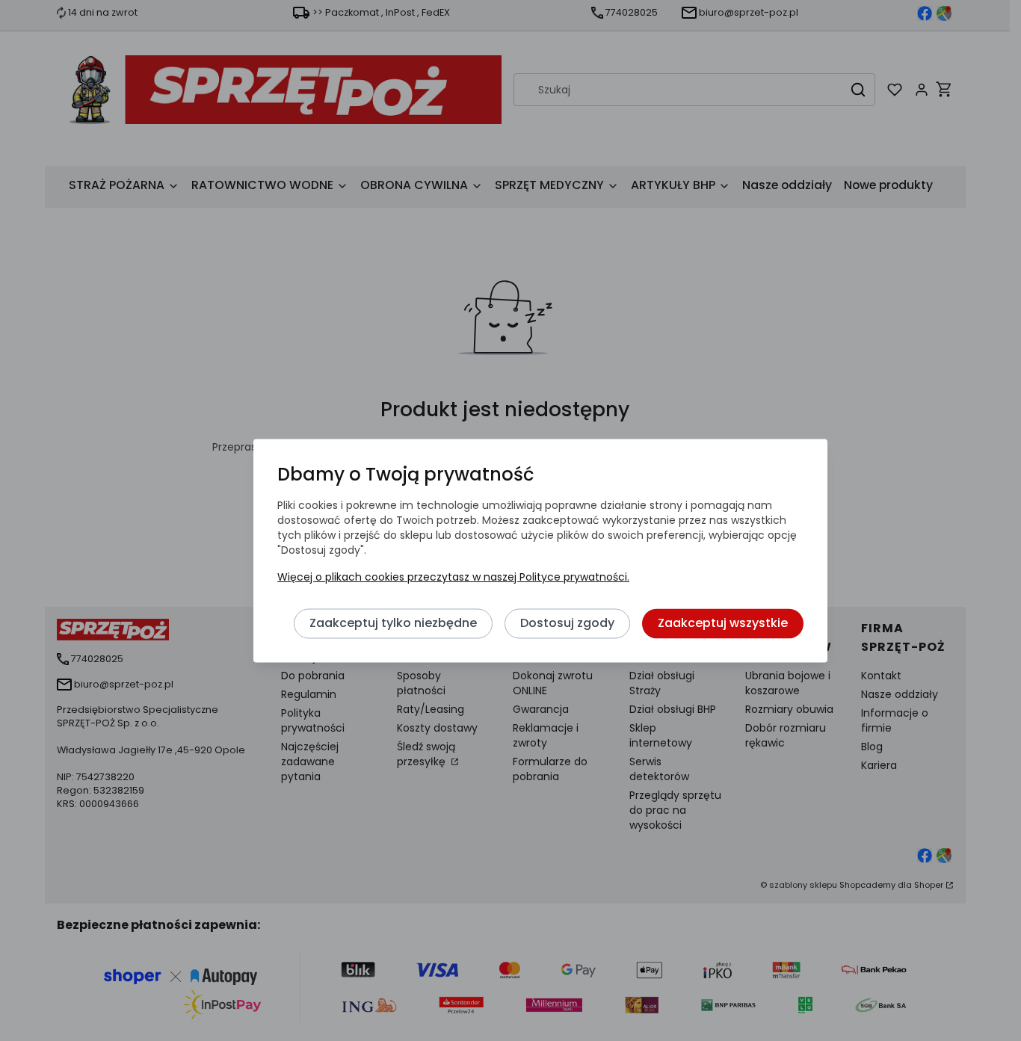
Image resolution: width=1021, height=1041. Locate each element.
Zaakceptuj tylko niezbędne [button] (393, 622)
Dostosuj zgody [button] (567, 622)
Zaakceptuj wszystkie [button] (723, 622)
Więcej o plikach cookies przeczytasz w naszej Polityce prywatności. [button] (453, 576)
